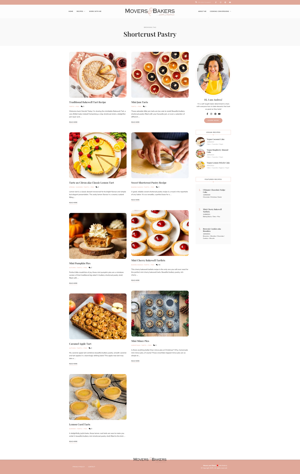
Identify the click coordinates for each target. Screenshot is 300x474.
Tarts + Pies (74, 106)
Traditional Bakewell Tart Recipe (87, 102)
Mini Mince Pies (140, 340)
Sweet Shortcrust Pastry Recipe (149, 182)
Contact (91, 467)
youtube (230, 2)
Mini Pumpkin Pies (79, 263)
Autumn (72, 268)
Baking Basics (137, 187)
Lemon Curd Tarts (79, 424)
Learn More (213, 120)
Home (71, 11)
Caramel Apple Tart (80, 343)
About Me (202, 11)
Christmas (135, 345)
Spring (72, 187)
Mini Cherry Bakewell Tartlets (148, 260)
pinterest (225, 2)
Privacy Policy (79, 467)
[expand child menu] (208, 17)
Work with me (95, 11)
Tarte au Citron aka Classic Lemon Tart (91, 182)
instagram (220, 2)
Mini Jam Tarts (139, 102)
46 (159, 265)
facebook (216, 2)
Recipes (80, 11)
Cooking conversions (219, 11)
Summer (79, 187)
